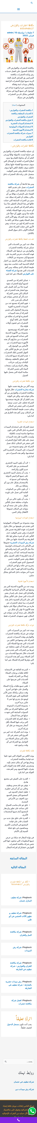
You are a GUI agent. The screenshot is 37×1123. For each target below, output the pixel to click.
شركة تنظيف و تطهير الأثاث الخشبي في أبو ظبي (20, 916)
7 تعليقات (30, 32)
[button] (18, 3)
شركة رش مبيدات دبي (24, 1089)
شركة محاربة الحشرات (24, 389)
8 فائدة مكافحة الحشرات (23, 140)
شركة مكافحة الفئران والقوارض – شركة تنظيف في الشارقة (21, 966)
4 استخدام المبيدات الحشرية (22, 123)
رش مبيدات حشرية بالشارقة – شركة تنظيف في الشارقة (19, 984)
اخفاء (14, 105)
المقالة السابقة (18, 858)
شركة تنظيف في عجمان (24, 1082)
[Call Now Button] (18, 1120)
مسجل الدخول (13, 1024)
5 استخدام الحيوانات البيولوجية (21, 126)
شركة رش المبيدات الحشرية (22, 542)
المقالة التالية (18, 867)
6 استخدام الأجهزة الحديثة (23, 130)
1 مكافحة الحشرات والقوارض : (21, 110)
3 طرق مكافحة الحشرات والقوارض (19, 120)
